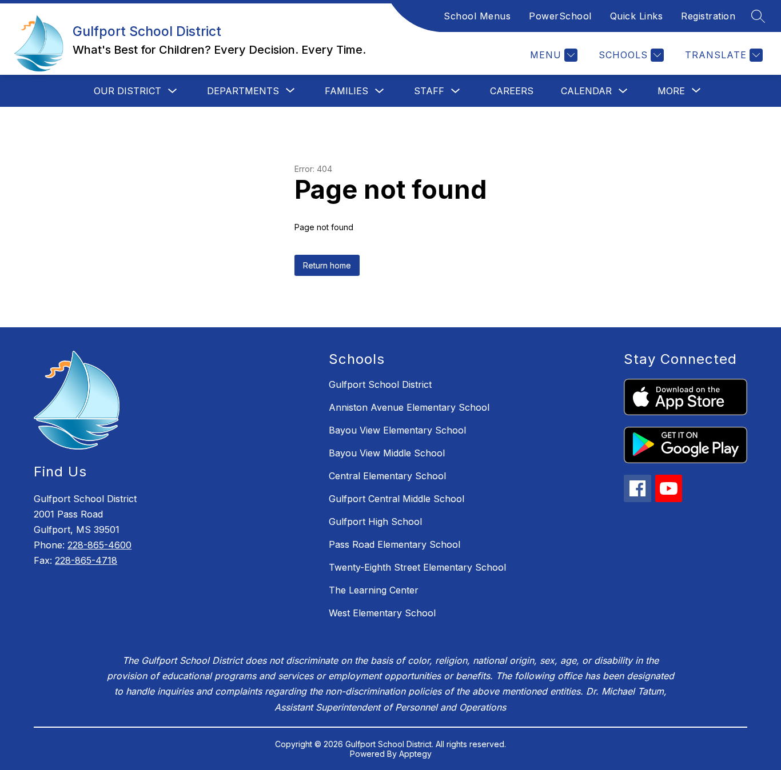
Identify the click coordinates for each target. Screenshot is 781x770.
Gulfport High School (375, 521)
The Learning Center (374, 590)
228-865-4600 (99, 545)
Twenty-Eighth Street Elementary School (417, 567)
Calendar (586, 91)
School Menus (477, 16)
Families (346, 91)
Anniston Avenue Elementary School (409, 407)
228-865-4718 (86, 560)
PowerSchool (560, 16)
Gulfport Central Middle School (396, 498)
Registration (708, 16)
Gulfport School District (380, 384)
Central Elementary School (387, 476)
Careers (511, 91)
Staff (429, 91)
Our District (127, 91)
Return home (327, 265)
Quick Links (636, 16)
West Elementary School (382, 613)
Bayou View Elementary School (397, 430)
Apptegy (415, 754)
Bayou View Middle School (387, 453)
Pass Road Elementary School (394, 544)
